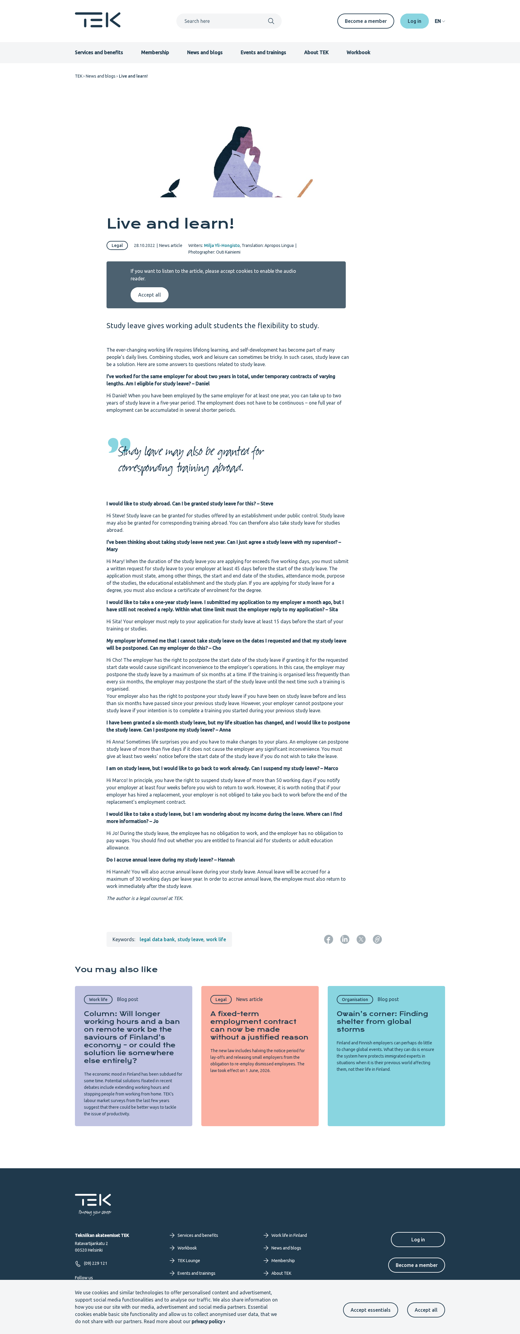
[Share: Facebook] (328, 939)
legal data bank (157, 939)
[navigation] (440, 21)
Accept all (426, 1310)
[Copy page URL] (377, 939)
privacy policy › (208, 1321)
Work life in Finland (289, 1235)
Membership (155, 52)
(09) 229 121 (95, 1263)
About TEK (316, 52)
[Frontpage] (98, 25)
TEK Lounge (189, 1260)
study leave (190, 939)
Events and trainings (263, 52)
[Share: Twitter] (361, 939)
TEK (78, 76)
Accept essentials (371, 1310)
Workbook (358, 52)
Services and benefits (99, 52)
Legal (117, 245)
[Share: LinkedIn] (344, 939)
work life (216, 939)
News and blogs (205, 52)
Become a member (366, 21)
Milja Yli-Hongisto (222, 245)
